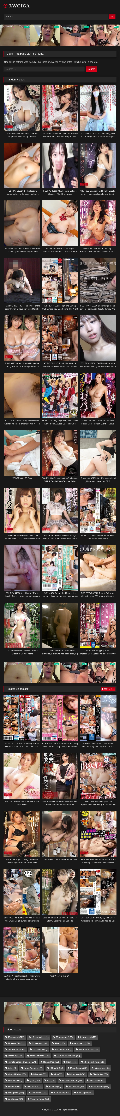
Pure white (15, 1080)
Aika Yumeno (81, 1043)
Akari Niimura (62, 1049)
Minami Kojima (17, 1074)
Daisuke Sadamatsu (68, 1056)
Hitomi (71, 1062)
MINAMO (39, 1074)
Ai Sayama (40, 1049)
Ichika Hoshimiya (94, 1062)
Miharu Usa (102, 1068)
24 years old (40, 1043)
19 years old (40, 1037)
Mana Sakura (78, 1068)
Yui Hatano (61, 1092)
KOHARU (56, 1068)
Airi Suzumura (16, 1049)
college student (40, 1056)
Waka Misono (100, 1086)
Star (14, 1086)
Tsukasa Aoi (76, 1086)
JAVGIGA (18, 5)
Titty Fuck (34, 1086)
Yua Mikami (38, 1092)
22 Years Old (16, 1043)
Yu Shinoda (15, 1099)
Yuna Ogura (84, 1092)
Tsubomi (55, 1086)
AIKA (60, 1043)
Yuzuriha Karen (39, 1099)
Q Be (35, 1080)
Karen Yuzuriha (33, 1068)
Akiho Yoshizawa (88, 1049)
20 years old (64, 1037)
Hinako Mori (51, 1062)
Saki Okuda (96, 1080)
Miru (58, 1074)
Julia (12, 1068)
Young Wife (16, 1092)
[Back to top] (111, 1107)
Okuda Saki (100, 1074)
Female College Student (22, 1062)
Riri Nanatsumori (72, 1080)
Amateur (15, 1056)
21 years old (88, 1037)
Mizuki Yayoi (77, 1074)
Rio (51, 1080)
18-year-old (16, 1037)
